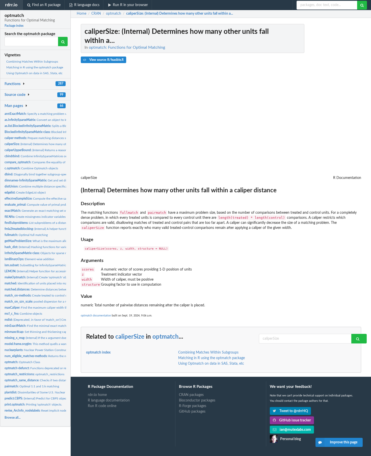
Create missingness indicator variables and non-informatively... (51, 216)
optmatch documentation (96, 315)
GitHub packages (192, 411)
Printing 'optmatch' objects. (33, 404)
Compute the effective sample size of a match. (49, 198)
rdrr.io (11, 5)
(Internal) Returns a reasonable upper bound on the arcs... (56, 150)
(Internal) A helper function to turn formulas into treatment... (59, 228)
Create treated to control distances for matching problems (57, 295)
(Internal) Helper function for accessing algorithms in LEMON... (52, 271)
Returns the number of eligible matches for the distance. (63, 356)
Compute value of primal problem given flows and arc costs (55, 204)
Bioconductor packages (197, 400)
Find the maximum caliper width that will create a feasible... (52, 307)
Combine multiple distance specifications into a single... (49, 186)
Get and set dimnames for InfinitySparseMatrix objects (62, 180)
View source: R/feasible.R (106, 59)
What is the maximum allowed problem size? (48, 241)
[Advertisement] (323, 99)
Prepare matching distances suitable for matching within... (54, 138)
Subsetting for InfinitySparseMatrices (37, 265)
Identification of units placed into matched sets (42, 283)
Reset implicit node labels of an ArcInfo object (53, 410)
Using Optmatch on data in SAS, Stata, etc (34, 73)
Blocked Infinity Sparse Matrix (48, 131)
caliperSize (129, 337)
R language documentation (109, 400)
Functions (13, 84)
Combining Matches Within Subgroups (32, 61)
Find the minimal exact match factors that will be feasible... (55, 325)
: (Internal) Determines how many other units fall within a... (179, 13)
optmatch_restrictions (34, 374)
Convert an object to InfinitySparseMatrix (48, 119)
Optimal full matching (26, 234)
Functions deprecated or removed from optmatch (50, 368)
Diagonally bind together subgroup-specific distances (44, 174)
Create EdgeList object (25, 192)
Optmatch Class (22, 362)
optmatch (165, 337)
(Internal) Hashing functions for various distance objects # (50, 247)
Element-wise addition (29, 259)
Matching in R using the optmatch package (34, 67)
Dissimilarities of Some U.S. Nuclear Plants (39, 392)
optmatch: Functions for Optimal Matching (127, 47)
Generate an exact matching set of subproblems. (45, 210)
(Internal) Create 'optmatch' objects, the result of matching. (54, 277)
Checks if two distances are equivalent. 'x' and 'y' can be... (60, 380)
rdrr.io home (97, 395)
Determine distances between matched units (47, 289)
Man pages (14, 106)
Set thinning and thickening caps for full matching (48, 331)
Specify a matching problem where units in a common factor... (57, 113)
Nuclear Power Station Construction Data (42, 350)
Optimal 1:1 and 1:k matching (32, 386)
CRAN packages (191, 395)
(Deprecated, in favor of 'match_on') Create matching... (45, 319)
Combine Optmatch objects (31, 168)
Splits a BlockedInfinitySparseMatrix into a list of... (62, 125)
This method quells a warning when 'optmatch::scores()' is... (58, 343)
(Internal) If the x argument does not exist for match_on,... (53, 337)
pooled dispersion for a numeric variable (46, 301)
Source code (15, 95)
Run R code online (102, 406)
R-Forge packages (192, 406)
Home (81, 13)
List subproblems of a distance (37, 222)
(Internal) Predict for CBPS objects (37, 398)
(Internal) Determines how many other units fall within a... (50, 144)
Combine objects (23, 313)
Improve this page (343, 442)
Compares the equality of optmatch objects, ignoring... (54, 162)
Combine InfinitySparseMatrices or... (37, 156)
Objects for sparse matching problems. (48, 253)
